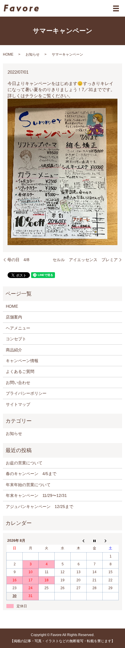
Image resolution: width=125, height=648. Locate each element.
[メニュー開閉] (116, 8)
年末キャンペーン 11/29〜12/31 (36, 495)
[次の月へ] (111, 540)
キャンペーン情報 (22, 360)
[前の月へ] (79, 540)
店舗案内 (14, 317)
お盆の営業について (24, 463)
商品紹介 (14, 350)
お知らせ (33, 54)
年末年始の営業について (28, 484)
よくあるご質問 (20, 371)
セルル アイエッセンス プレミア (85, 259)
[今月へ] (95, 540)
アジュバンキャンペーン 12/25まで (39, 506)
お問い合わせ (18, 382)
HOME (8, 54)
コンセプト (16, 339)
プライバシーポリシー (26, 393)
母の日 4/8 (18, 259)
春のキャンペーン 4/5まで (31, 473)
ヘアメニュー (18, 328)
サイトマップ (18, 404)
